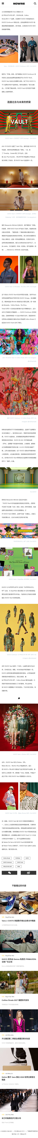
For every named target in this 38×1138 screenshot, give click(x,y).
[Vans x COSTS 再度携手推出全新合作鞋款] (19, 902)
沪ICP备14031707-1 (19, 1131)
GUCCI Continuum (7, 862)
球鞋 (3, 917)
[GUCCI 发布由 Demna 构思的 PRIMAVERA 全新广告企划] (19, 941)
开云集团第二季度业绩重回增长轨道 (16, 1038)
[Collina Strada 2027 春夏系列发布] (19, 982)
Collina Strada (6, 858)
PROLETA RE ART (7, 866)
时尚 (3, 955)
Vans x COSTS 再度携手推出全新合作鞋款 (18, 920)
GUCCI (27, 858)
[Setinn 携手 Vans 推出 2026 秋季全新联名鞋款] (19, 1059)
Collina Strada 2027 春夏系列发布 (15, 1000)
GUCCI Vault (20, 862)
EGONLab (17, 858)
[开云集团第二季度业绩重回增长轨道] (19, 1020)
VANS (18, 866)
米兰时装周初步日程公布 (11, 1118)
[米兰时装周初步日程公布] (19, 1100)
